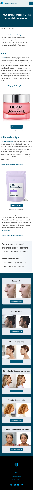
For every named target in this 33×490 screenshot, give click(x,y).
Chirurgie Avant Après (10, 3)
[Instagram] (15, 485)
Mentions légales (16, 476)
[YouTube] (22, 485)
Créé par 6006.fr (16, 479)
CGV (16, 472)
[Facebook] (11, 485)
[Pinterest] (18, 485)
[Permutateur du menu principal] (31, 3)
